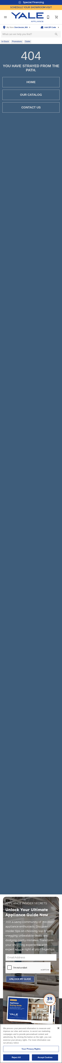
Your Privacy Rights (31, 1049)
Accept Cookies (45, 1057)
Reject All (16, 1057)
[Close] (58, 1028)
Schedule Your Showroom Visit (31, 7)
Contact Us (31, 107)
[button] (5, 17)
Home (31, 82)
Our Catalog (31, 94)
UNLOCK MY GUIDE (20, 979)
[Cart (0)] (56, 17)
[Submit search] (56, 34)
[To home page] (27, 17)
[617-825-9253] (48, 17)
